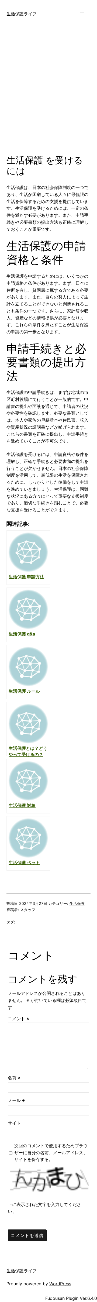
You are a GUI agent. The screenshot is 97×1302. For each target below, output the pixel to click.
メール (16, 1100)
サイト (14, 1123)
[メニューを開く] (85, 14)
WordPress (60, 1283)
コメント (18, 1018)
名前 (14, 1077)
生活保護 (77, 903)
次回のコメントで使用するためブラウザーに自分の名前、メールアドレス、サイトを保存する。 (51, 1152)
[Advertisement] (48, 95)
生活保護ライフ (21, 13)
